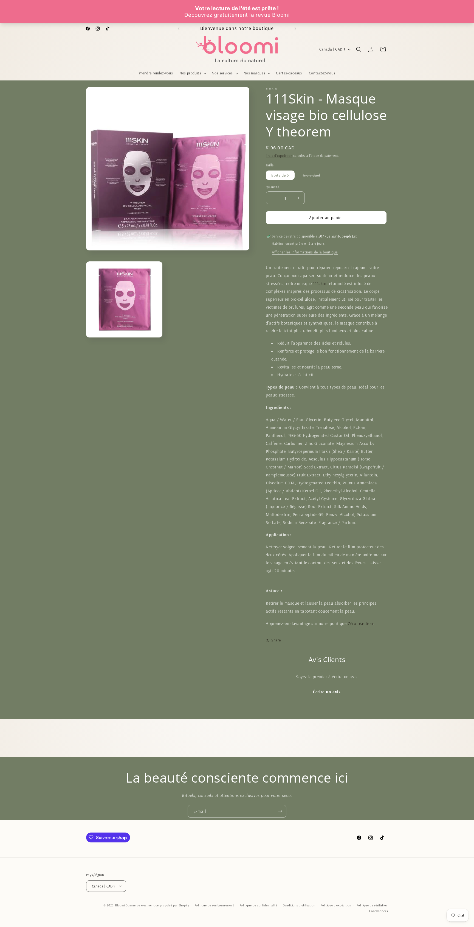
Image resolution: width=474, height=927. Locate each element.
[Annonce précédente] (179, 28)
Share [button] (276, 640)
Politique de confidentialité (258, 905)
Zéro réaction (360, 623)
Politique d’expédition (336, 905)
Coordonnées (378, 911)
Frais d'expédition (279, 155)
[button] (192, 73)
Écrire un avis (326, 691)
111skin (319, 283)
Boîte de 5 (280, 175)
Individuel (314, 176)
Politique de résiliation (372, 905)
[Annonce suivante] (295, 28)
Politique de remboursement (214, 905)
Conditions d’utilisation (299, 905)
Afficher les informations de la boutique (305, 252)
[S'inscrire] (280, 811)
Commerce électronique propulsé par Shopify (157, 905)
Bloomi (120, 905)
